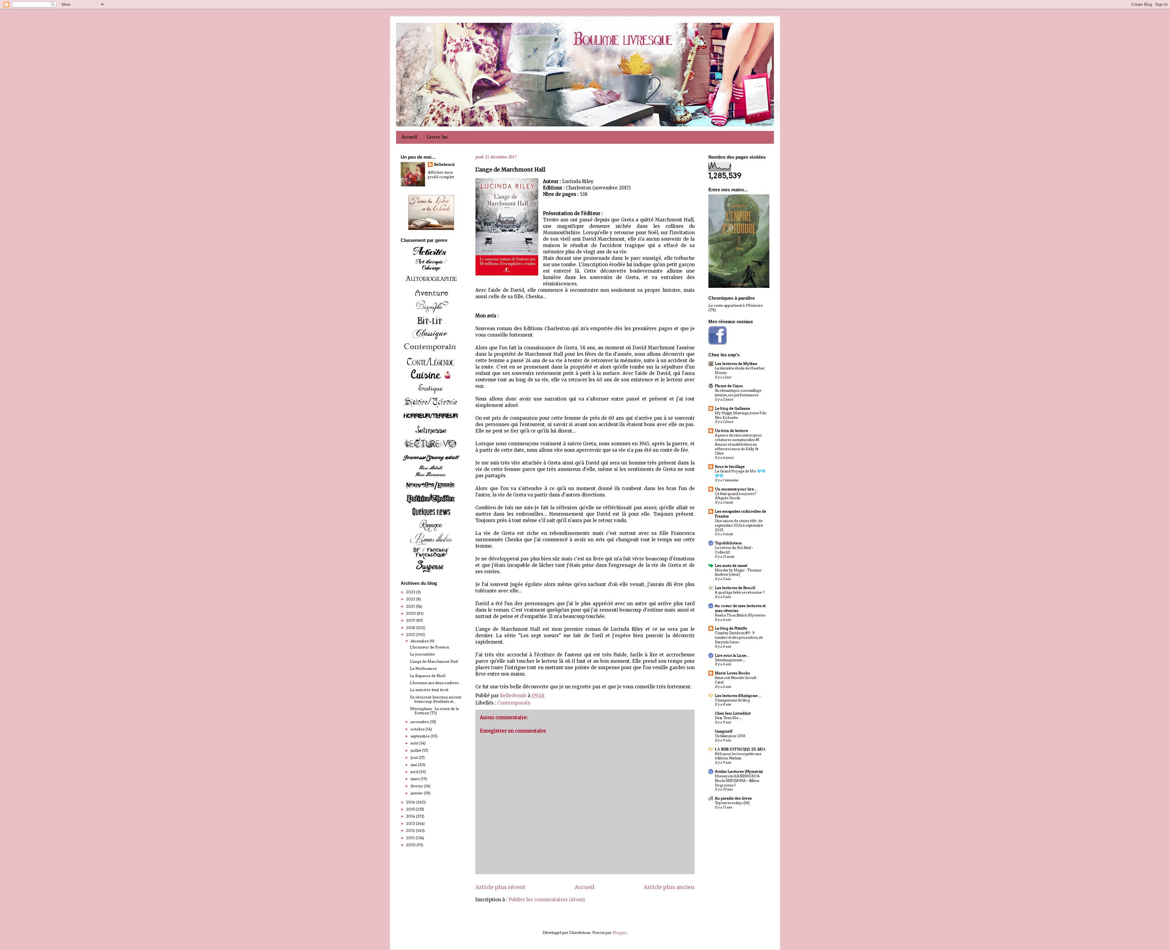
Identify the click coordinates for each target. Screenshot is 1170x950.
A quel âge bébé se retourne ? (739, 592)
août (414, 743)
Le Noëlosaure (423, 668)
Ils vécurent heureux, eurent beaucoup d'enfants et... (435, 699)
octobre (418, 729)
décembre (420, 641)
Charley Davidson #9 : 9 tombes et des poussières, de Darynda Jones (739, 637)
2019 (411, 620)
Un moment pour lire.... (736, 489)
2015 (411, 809)
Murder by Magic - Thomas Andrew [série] (738, 572)
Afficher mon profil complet (441, 174)
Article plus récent (500, 887)
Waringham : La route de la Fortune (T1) (434, 710)
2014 (411, 816)
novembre (420, 721)
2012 (411, 830)
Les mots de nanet (731, 565)
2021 (411, 606)
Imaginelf (723, 731)
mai (414, 764)
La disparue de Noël (427, 675)
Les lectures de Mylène (736, 363)
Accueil (409, 137)
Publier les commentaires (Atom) (547, 899)
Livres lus (437, 137)
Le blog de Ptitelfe (731, 628)
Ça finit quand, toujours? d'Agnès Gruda (735, 496)
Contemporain (513, 703)
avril (414, 771)
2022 (411, 599)
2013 (411, 823)
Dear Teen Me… (728, 718)
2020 (411, 613)
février (417, 786)
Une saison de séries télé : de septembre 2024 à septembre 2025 (739, 525)
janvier (417, 793)
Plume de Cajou (729, 385)
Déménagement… (730, 660)
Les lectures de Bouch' (735, 587)
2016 (411, 802)
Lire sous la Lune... (732, 655)
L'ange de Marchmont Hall (434, 661)
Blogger (619, 932)
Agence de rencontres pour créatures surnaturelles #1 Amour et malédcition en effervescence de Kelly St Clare (738, 444)
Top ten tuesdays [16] (732, 803)
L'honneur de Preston (429, 647)
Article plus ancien (669, 887)
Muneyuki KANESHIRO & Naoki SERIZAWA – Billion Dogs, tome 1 (737, 780)
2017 (411, 634)
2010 (411, 844)
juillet (416, 750)
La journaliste (422, 654)
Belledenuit (444, 164)
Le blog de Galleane (732, 408)
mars (415, 778)
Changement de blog (732, 700)
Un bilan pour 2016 (730, 736)
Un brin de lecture (731, 430)
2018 (411, 627)
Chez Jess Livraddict (733, 713)
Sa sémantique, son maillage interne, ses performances (738, 392)
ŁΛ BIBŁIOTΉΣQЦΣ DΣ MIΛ (740, 749)
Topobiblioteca (728, 543)
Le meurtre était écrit (429, 689)
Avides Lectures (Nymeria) (739, 771)
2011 (411, 837)
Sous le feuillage (730, 466)
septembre (420, 736)
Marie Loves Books (732, 673)
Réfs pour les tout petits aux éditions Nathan (738, 756)
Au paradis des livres (733, 798)
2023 (411, 592)
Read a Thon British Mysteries (740, 615)
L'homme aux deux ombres (434, 682)
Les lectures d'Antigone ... (738, 695)
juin (414, 757)
